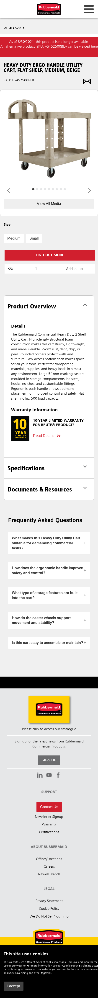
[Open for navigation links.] (89, 9)
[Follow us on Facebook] (58, 776)
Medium (13, 238)
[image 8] (65, 189)
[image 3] (45, 189)
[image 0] (33, 189)
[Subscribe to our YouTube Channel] (49, 776)
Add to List (74, 269)
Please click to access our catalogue (49, 729)
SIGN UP (49, 760)
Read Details (43, 436)
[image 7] (61, 189)
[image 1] (37, 189)
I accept (13, 986)
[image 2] (41, 189)
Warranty (49, 824)
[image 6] (57, 189)
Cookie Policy (70, 965)
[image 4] (49, 189)
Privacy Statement (49, 901)
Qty (10, 269)
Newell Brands (49, 874)
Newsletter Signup (49, 817)
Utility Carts (14, 27)
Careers (49, 867)
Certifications (49, 832)
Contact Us (49, 807)
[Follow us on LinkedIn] (40, 776)
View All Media (49, 204)
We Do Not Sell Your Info (49, 916)
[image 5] (53, 189)
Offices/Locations (49, 859)
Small (34, 238)
